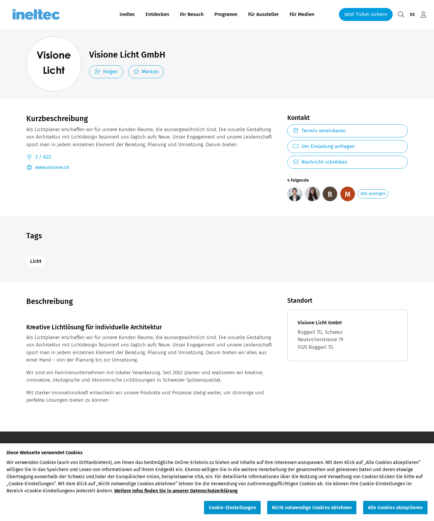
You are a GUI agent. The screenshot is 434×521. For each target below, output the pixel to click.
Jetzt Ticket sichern (365, 14)
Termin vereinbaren (323, 131)
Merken (150, 72)
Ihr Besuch (192, 14)
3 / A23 (43, 157)
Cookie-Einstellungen (232, 508)
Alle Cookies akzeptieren (395, 508)
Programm (225, 14)
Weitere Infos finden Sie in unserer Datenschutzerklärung (176, 491)
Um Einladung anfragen (328, 146)
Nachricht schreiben (324, 162)
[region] (217, 482)
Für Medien (302, 14)
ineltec (127, 14)
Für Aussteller (263, 14)
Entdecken (157, 14)
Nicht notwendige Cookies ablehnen (312, 508)
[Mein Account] (423, 14)
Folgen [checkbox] (110, 72)
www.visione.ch (52, 167)
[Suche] (401, 14)
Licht (35, 261)
